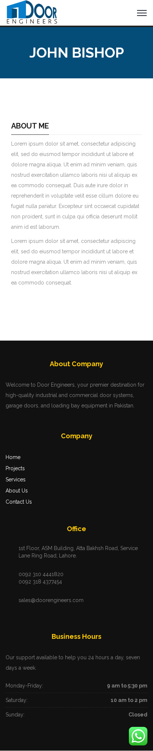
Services (16, 479)
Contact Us (19, 502)
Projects (15, 468)
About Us (17, 491)
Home (13, 457)
